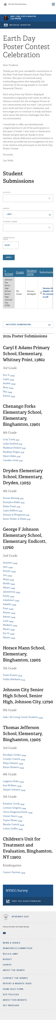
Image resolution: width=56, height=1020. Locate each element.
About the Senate (14, 970)
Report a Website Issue (17, 984)
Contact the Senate (15, 978)
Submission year (8, 238)
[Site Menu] (53, 4)
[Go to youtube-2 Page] (4, 933)
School (7, 192)
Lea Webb (15, 18)
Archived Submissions (18, 325)
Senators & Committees (17, 948)
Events (7, 965)
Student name (10, 222)
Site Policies (11, 995)
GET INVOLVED (11, 1006)
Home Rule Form (13, 989)
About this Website (15, 1000)
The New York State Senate (17, 4)
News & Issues (11, 943)
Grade (6, 208)
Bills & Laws (10, 954)
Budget (7, 959)
